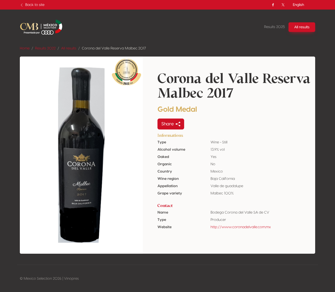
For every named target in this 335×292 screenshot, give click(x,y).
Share (167, 124)
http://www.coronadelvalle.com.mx (241, 227)
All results (68, 48)
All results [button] (301, 27)
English (298, 5)
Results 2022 (45, 48)
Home (25, 48)
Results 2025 (274, 27)
